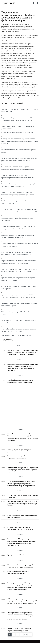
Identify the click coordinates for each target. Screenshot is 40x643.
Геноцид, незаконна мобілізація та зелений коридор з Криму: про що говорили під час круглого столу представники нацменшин (20, 586)
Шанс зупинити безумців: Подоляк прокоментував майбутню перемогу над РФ (17, 176)
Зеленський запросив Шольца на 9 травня (17, 132)
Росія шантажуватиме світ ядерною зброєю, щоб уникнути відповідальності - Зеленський (19, 159)
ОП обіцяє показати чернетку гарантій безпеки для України (18, 287)
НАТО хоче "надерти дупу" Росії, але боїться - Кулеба (18, 313)
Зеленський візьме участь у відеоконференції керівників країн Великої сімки (18, 185)
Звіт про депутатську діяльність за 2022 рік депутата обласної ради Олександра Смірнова (22, 504)
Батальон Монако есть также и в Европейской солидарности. (19, 630)
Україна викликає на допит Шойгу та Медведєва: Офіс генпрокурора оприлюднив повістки (19, 270)
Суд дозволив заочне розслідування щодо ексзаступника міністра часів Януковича (16, 253)
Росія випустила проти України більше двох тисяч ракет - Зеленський (19, 321)
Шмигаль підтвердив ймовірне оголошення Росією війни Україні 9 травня (17, 236)
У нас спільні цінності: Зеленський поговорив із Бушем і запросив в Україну (18, 330)
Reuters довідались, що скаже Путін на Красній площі (18, 151)
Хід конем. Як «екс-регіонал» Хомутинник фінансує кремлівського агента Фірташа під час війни (22, 470)
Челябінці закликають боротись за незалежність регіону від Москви (20, 381)
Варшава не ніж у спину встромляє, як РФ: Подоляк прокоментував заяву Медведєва (16, 119)
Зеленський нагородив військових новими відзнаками (17, 219)
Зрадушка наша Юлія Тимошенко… (20, 555)
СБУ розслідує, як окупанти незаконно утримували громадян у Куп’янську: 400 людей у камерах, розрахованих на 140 (22, 601)
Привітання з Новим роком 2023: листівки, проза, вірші (22, 496)
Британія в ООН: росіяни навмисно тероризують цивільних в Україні (19, 304)
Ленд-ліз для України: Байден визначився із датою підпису (17, 127)
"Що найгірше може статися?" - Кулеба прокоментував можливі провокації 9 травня (17, 168)
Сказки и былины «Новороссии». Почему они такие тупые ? (22, 516)
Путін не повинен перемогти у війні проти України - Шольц (16, 202)
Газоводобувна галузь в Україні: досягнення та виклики (19, 451)
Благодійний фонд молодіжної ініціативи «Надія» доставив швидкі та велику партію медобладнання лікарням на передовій (22, 367)
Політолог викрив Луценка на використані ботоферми (18, 572)
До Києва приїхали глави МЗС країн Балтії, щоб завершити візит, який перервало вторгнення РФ (19, 210)
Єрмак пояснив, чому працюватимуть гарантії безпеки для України (18, 279)
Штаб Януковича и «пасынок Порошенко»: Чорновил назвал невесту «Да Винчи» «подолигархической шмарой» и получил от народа (22, 437)
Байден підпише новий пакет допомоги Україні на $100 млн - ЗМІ (19, 110)
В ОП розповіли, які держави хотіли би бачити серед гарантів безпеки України (18, 228)
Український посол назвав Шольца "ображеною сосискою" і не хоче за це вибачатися (18, 262)
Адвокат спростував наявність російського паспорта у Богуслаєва (20, 528)
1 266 (26, 635)
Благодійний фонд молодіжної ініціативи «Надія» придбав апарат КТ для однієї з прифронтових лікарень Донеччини (22, 352)
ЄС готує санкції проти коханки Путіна (16, 335)
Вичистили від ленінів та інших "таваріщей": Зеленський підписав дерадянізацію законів (17, 193)
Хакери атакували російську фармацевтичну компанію (17, 457)
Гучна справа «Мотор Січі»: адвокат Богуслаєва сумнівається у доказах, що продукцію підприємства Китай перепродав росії (21, 542)
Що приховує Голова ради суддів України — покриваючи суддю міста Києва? (22, 566)
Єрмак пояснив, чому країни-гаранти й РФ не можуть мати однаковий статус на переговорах (18, 296)
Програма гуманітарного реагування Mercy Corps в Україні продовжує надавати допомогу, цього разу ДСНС (21, 483)
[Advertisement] (20, 405)
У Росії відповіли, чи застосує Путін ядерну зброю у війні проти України (19, 245)
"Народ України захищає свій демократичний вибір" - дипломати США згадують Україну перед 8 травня (19, 141)
